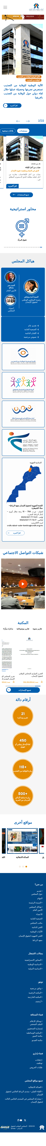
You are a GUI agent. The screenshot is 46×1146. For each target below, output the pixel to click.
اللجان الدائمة (30, 333)
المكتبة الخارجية (34, 997)
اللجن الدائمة (37, 927)
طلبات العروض (36, 1067)
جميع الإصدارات (25, 690)
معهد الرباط (37, 940)
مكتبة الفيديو (37, 1040)
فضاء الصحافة (36, 1014)
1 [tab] (26, 866)
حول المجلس (36, 894)
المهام (39, 898)
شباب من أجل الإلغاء (32, 167)
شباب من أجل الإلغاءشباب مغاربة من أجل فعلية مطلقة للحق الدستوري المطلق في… (24, 177)
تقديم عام (32, 325)
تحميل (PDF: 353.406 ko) (30, 682)
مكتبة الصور (37, 1035)
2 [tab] (23, 866)
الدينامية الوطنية (34, 964)
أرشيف (38, 1001)
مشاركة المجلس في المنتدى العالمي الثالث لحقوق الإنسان (24, 1100)
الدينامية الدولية (34, 968)
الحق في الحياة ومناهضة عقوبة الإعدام (25, 170)
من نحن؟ (39, 884)
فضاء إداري (38, 1053)
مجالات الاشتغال (35, 953)
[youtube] (21, 1120)
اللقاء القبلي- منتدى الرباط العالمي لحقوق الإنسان (24, 1093)
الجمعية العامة (30, 329)
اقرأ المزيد (13, 98)
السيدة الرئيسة (35, 902)
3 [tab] (20, 866)
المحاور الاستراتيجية (33, 960)
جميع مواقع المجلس (34, 1080)
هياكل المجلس (35, 907)
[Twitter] (25, 1120)
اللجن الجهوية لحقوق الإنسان (30, 935)
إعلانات (38, 1060)
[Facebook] (18, 1120)
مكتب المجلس (36, 922)
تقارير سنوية (37, 628)
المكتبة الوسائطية (33, 1032)
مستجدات (23, 130)
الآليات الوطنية (36, 931)
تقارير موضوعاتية (23, 628)
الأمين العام (37, 910)
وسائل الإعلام (35, 1021)
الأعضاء (39, 914)
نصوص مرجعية (30, 337)
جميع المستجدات (23, 195)
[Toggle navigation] (5, 7)
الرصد (28, 77)
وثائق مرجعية (35, 988)
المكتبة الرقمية (35, 992)
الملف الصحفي (36, 1024)
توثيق (40, 981)
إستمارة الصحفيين (34, 1028)
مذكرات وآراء (8, 628)
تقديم (39, 891)
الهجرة (36, 77)
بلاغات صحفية (7, 130)
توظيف (39, 1063)
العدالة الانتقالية (34, 1087)
